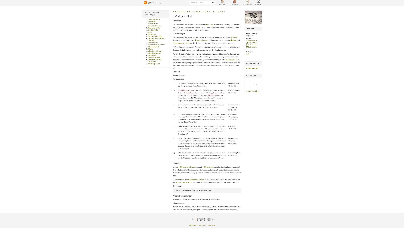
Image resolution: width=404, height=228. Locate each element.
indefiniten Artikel (197, 180)
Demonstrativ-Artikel (155, 36)
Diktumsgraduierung (154, 51)
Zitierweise (211, 226)
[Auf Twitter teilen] (248, 54)
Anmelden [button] (258, 4)
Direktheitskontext (154, 57)
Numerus (178, 43)
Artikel (210, 24)
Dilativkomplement (154, 53)
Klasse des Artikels (185, 182)
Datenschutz (202, 226)
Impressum (192, 226)
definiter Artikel (153, 30)
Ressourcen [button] (247, 4)
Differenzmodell (153, 47)
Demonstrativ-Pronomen (156, 38)
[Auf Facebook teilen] (246, 54)
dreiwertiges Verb (154, 64)
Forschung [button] (221, 4)
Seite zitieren (252, 47)
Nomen (235, 37)
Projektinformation (252, 68)
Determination (153, 43)
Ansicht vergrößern (252, 91)
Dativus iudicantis (154, 28)
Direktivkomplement (154, 59)
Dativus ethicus (153, 24)
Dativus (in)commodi (155, 26)
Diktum (150, 49)
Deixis (150, 32)
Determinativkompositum (156, 45)
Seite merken (252, 41)
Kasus (234, 40)
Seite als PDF (252, 43)
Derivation (151, 41)
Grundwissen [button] (234, 4)
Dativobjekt (152, 22)
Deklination (152, 34)
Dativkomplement (154, 19)
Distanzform (152, 62)
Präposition (209, 167)
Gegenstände (232, 60)
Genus (190, 43)
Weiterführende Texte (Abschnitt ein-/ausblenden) (193, 190)
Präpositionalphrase (188, 167)
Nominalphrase (202, 40)
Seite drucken (252, 45)
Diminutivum (152, 55)
